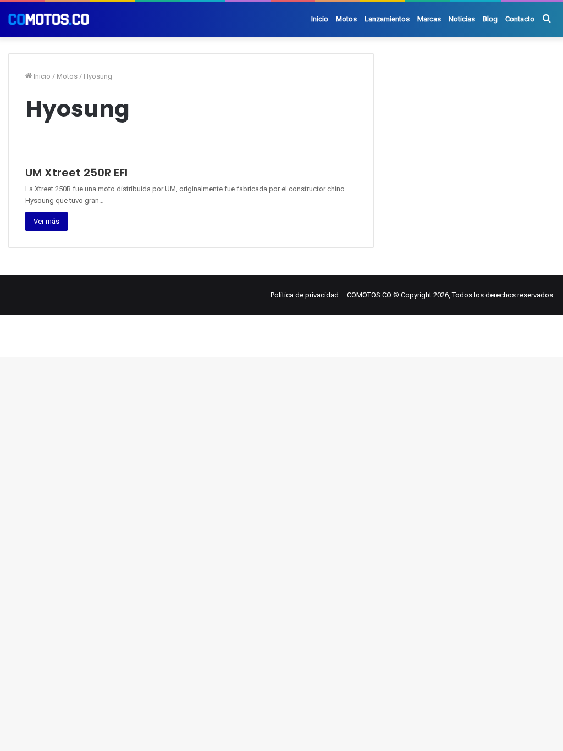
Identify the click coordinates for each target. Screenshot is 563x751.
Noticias (462, 19)
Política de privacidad (305, 295)
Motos (346, 19)
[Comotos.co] (48, 19)
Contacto (519, 19)
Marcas (429, 19)
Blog (490, 19)
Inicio (319, 19)
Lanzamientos (387, 19)
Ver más (46, 221)
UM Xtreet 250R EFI (76, 172)
